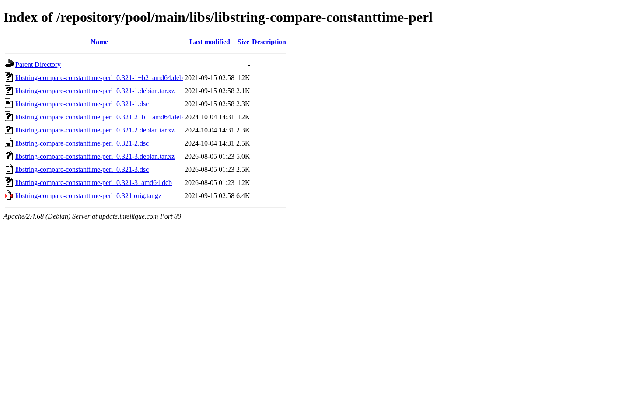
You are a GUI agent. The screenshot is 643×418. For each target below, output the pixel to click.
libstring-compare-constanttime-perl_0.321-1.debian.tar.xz (95, 90)
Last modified (209, 41)
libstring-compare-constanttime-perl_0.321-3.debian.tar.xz (95, 156)
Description (269, 41)
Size (243, 41)
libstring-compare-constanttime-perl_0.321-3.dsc (82, 169)
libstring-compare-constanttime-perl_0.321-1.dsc (82, 104)
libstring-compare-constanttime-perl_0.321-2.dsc (82, 143)
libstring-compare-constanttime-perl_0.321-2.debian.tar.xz (95, 130)
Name (99, 41)
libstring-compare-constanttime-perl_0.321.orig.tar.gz (88, 195)
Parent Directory (38, 64)
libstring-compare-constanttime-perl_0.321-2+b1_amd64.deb (99, 117)
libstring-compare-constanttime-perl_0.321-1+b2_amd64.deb (99, 77)
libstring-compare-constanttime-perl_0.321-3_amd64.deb (93, 182)
